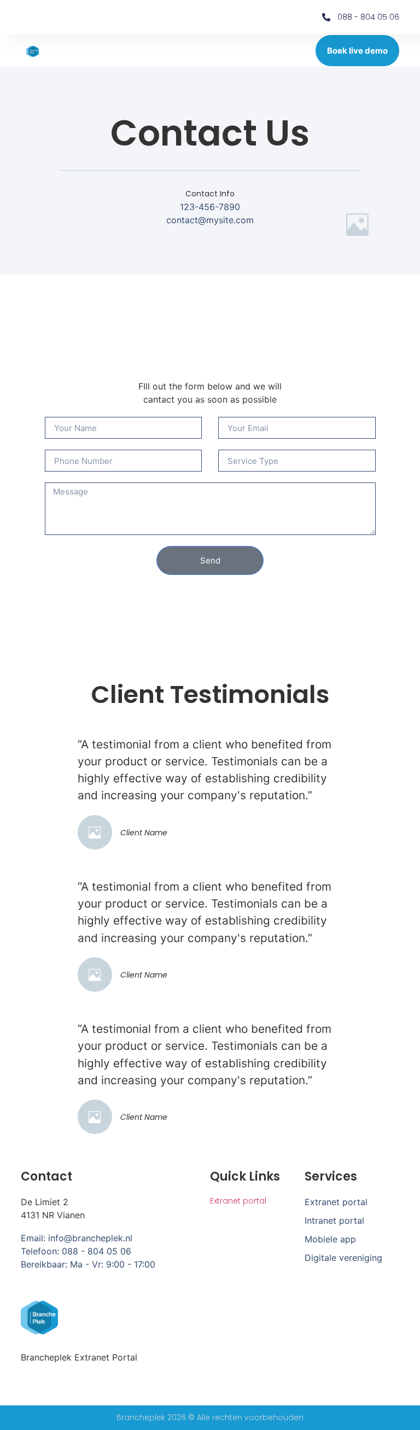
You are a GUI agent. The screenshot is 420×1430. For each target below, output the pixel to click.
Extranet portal (238, 1200)
